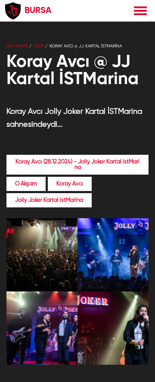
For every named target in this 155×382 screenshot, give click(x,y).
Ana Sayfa (17, 46)
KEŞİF (39, 46)
